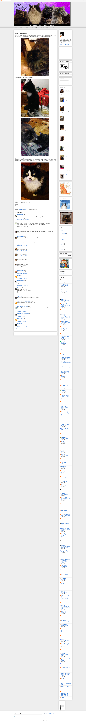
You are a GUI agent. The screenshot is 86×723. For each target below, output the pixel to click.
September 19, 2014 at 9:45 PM (22, 278)
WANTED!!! (63, 660)
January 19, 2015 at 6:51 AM (22, 316)
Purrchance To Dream (65, 411)
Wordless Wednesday (67, 175)
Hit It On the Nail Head (65, 300)
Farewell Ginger (63, 442)
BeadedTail (63, 375)
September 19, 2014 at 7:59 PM (22, 273)
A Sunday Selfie (63, 391)
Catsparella (63, 545)
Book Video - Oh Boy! (64, 455)
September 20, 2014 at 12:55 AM (23, 293)
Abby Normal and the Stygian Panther (65, 524)
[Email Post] (30, 209)
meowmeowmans (20, 236)
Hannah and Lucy (20, 214)
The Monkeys (63, 36)
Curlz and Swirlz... (64, 418)
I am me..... (63, 697)
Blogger (49, 720)
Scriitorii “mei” (63, 485)
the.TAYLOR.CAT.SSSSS (65, 602)
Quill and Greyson (20, 270)
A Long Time (63, 525)
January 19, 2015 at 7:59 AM (22, 321)
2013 (62, 243)
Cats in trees (63, 569)
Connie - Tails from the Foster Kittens (24, 301)
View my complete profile (64, 44)
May (63, 239)
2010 (62, 247)
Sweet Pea (42, 27)
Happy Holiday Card (64, 519)
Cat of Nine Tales (64, 688)
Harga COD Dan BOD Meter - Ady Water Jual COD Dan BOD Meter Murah (65, 505)
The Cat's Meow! (64, 428)
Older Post (54, 333)
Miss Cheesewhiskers (64, 438)
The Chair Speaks (64, 309)
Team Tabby (63, 406)
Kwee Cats (63, 390)
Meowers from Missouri (21, 230)
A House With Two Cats (65, 458)
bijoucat (62, 639)
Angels (53, 27)
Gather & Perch (64, 587)
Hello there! (63, 376)
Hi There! (62, 429)
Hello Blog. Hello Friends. (65, 472)
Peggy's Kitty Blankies (65, 643)
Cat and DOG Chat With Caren (22, 263)
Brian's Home (63, 279)
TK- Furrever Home (65, 540)
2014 (62, 232)
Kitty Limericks (64, 565)
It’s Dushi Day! (63, 570)
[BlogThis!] (33, 209)
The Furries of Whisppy (65, 514)
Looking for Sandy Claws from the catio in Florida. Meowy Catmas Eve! (65, 413)
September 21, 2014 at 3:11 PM (22, 304)
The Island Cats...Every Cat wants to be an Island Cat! (65, 289)
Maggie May (63, 611)
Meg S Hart (63, 454)
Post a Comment (19, 328)
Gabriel (47, 27)
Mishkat (62, 691)
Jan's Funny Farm (64, 385)
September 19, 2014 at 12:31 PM (23, 219)
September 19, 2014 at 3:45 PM (22, 250)
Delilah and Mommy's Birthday (67, 126)
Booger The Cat (64, 361)
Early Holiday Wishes (64, 463)
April (63, 241)
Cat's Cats (63, 480)
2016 (62, 230)
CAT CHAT (63, 314)
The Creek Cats (64, 497)
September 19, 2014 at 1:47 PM (22, 234)
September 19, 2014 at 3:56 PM (22, 255)
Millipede (62, 310)
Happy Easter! (63, 343)
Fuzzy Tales (63, 462)
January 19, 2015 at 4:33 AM (22, 311)
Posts (62, 81)
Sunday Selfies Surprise (65, 381)
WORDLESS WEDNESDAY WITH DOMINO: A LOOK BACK (65, 396)
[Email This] (32, 209)
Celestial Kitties (64, 353)
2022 (62, 228)
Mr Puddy (19, 287)
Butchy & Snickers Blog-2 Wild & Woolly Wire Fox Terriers (65, 694)
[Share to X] (34, 209)
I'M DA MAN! (63, 636)
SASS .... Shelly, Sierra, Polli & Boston (65, 560)
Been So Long (63, 477)
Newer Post (17, 333)
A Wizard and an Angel (65, 333)
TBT (61, 511)
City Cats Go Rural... (64, 481)
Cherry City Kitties (64, 489)
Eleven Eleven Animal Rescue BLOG (65, 650)
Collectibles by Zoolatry (66, 615)
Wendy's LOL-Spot (65, 686)
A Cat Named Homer (65, 635)
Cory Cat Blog (64, 441)
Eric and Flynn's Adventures (64, 327)
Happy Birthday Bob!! (64, 625)
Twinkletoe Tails (64, 493)
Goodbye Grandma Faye (65, 372)
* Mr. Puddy (63, 450)
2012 (62, 244)
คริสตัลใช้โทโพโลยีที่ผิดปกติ (66, 362)
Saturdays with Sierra (64, 285)
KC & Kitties (63, 578)
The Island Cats (20, 221)
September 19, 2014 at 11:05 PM (22, 285)
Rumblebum (63, 466)
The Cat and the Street (65, 640)
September (64, 233)
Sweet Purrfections (65, 371)
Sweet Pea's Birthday (67, 107)
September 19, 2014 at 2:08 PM (22, 245)
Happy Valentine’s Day (65, 551)
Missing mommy (64, 354)
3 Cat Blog (63, 653)
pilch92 (18, 275)
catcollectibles (63, 616)
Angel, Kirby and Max (21, 296)
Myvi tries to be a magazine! (66, 621)
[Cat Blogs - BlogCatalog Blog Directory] (51, 713)
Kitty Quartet (63, 620)
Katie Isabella (19, 323)
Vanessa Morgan (20, 318)
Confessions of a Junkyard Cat (64, 534)
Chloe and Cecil (64, 510)
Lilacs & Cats (63, 476)
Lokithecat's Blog (64, 550)
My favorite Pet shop (64, 592)
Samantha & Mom (20, 280)
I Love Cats (63, 663)
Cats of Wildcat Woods (65, 357)
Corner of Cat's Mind (65, 424)
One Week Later (64, 425)
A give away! (63, 467)
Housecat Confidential (65, 433)
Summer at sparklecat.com (22, 247)
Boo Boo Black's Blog (65, 673)
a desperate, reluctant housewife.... (65, 471)
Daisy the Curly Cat (65, 555)
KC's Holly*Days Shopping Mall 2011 (65, 629)
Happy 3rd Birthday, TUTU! (65, 515)
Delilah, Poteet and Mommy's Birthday (67, 156)
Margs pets (63, 591)
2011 (62, 246)
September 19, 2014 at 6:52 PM (22, 268)
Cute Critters (63, 678)
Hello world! (63, 349)
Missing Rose (63, 579)
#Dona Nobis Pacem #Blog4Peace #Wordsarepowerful (64, 420)
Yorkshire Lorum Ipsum (65, 588)
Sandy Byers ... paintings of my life (65, 606)
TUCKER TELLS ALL (65, 582)
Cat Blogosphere (64, 284)
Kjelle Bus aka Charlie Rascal (22, 306)
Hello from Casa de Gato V (65, 338)
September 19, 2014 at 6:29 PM (22, 260)
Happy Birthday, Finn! (64, 583)
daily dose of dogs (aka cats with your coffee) (65, 366)
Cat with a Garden (64, 574)
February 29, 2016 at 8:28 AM (22, 326)
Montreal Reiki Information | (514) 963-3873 (65, 347)
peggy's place (64, 624)
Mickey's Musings (64, 321)
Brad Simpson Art (63, 273)
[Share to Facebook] (35, 209)
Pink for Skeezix (64, 566)
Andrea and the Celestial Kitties (23, 313)
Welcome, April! (63, 612)
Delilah (27, 27)
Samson (21, 27)
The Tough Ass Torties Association (65, 668)
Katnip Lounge (64, 437)
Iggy (36, 27)
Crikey (62, 484)
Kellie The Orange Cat (65, 518)
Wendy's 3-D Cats (64, 394)
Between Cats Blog (65, 528)
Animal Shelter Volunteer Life (64, 342)
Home (16, 27)
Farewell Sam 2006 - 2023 (65, 358)
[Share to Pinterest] (36, 209)
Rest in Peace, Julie (64, 494)
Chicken (62, 451)
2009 (62, 249)
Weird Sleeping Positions (65, 291)
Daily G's (63, 681)
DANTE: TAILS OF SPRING (66, 403)
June (63, 237)
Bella (32, 27)
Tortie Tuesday (67, 165)
